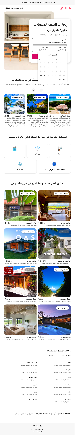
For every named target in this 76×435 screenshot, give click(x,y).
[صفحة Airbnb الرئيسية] (65, 8)
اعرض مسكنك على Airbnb (14, 8)
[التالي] (33, 90)
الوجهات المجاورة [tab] (66, 356)
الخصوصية (40, 432)
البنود (33, 432)
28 (41, 75)
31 (56, 79)
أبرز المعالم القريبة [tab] (52, 356)
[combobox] (50, 42)
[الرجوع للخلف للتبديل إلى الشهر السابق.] (63, 55)
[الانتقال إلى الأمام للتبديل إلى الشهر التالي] (41, 55)
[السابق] (41, 90)
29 (64, 79)
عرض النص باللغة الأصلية (27, 2)
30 (60, 79)
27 (45, 75)
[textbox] (58, 50)
